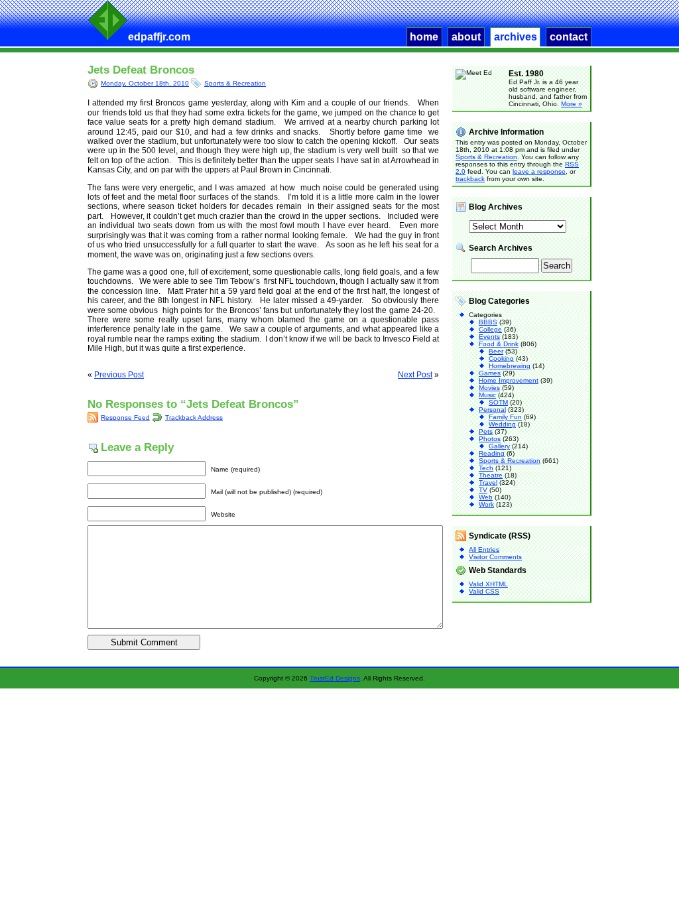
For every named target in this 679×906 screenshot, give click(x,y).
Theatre (491, 475)
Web (486, 497)
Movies (489, 387)
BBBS (488, 322)
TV (483, 489)
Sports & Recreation (235, 83)
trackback (470, 178)
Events (489, 336)
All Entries (484, 549)
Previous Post (119, 374)
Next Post (415, 374)
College (490, 329)
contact (568, 36)
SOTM (498, 402)
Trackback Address (194, 417)
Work (486, 504)
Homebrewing (509, 365)
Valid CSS (484, 591)
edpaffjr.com (159, 36)
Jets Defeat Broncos (141, 70)
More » (571, 103)
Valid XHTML (488, 584)
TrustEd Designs (335, 678)
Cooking (501, 358)
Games (490, 373)
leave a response (539, 171)
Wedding (502, 424)
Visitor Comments (495, 556)
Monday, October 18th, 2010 (145, 83)
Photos (490, 438)
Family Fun (505, 417)
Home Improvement (508, 380)
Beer (496, 351)
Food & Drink (499, 344)
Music (487, 395)
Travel (488, 482)
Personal (492, 409)
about (466, 36)
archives (515, 36)
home (424, 36)
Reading (492, 453)
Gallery (499, 446)
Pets (486, 431)
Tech (486, 468)
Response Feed (125, 417)
